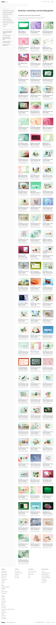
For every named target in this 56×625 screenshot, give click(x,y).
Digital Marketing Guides (7, 14)
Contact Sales (44, 582)
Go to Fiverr (44, 1)
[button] (54, 622)
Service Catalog (3, 593)
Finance (2, 590)
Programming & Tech (4, 579)
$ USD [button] (51, 622)
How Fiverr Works (17, 571)
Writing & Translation (4, 574)
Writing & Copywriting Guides (8, 10)
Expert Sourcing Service (45, 574)
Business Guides (6, 17)
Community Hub (30, 574)
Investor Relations (4, 618)
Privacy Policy (3, 607)
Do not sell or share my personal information (7, 609)
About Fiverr (3, 598)
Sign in (48, 1)
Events (29, 577)
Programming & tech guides (47, 142)
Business (2, 585)
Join (52, 1)
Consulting (2, 582)
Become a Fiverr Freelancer (32, 571)
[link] (35, 622)
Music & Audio (3, 577)
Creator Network (3, 612)
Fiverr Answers (17, 577)
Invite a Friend (3, 615)
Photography (3, 588)
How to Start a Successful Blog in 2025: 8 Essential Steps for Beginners (7, 32)
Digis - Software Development (46, 577)
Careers (2, 604)
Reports (4, 26)
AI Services (3, 580)
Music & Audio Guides (7, 19)
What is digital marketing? (7, 35)
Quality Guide (17, 574)
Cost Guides (5, 24)
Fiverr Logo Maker (44, 580)
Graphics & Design (4, 571)
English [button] (48, 622)
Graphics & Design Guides (8, 12)
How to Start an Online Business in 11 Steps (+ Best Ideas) (7, 38)
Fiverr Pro (43, 571)
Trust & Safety (3, 601)
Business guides (20, 142)
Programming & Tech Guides (8, 22)
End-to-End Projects (4, 591)
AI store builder (44, 579)
